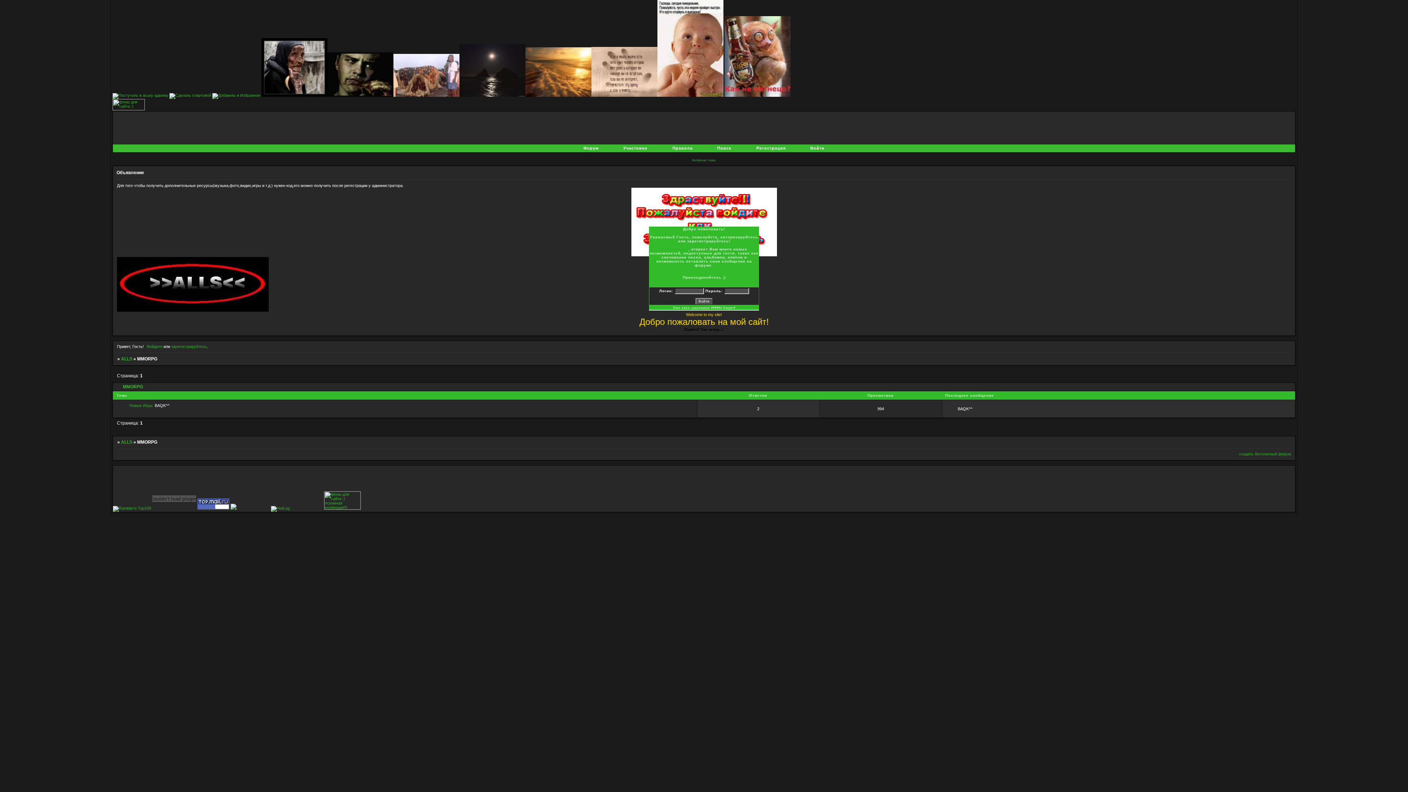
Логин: (666, 291)
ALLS (126, 359)
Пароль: (714, 291)
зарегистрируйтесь (189, 346)
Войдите (154, 346)
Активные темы (703, 160)
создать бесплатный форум (1265, 454)
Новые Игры (141, 405)
